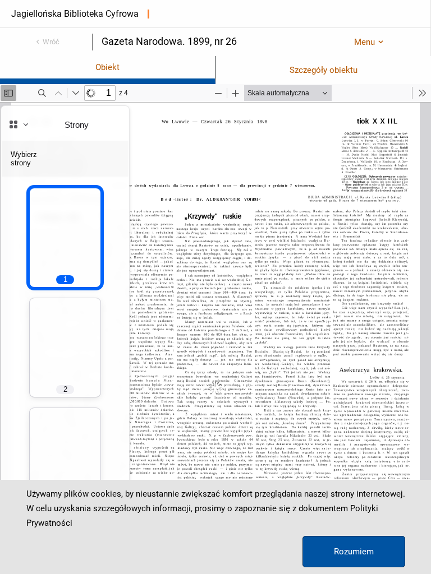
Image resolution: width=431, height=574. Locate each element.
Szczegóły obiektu (323, 70)
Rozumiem (354, 552)
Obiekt (107, 67)
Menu (364, 42)
